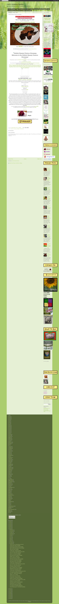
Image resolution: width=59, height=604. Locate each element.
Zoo (8, 512)
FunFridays (10, 464)
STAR (9, 496)
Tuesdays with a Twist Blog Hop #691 (48, 226)
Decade (9, 454)
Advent (9, 435)
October (11, 532)
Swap (9, 500)
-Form (26, 109)
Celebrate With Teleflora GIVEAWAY (15, 545)
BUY (9, 445)
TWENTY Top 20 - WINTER (14, 574)
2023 (10, 525)
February (11, 542)
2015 (9, 421)
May (10, 538)
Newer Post (10, 158)
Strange (9, 497)
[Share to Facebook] (27, 127)
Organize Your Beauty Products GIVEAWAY (16, 578)
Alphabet (9, 438)
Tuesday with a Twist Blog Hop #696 (47, 408)
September (11, 533)
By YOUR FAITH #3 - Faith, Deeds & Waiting (47, 40)
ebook (9, 456)
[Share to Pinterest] (28, 127)
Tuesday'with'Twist (11, 506)
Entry (24, 109)
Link (8, 478)
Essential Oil (10, 457)
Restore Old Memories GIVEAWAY (15, 557)
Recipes (9, 489)
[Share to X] (26, 127)
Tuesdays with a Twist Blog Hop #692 (48, 188)
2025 (9, 432)
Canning (9, 446)
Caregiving (9, 447)
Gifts (9, 466)
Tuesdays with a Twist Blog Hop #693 (48, 197)
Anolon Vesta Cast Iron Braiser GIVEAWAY (16, 555)
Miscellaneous (22, 128)
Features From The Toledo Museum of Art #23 (16, 544)
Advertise (9, 436)
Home (25, 158)
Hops (16, 10)
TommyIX (46, 600)
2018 (9, 424)
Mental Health (10, 479)
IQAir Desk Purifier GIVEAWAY (14, 549)
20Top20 (9, 434)
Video (9, 508)
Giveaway (15, 128)
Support (9, 499)
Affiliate (9, 437)
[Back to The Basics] (48, 314)
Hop (8, 475)
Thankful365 (10, 501)
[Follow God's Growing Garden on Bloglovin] (48, 159)
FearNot (9, 458)
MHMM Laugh (10, 480)
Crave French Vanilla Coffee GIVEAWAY (15, 560)
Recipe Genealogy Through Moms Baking (49, 179)
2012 (10, 597)
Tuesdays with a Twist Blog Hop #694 (48, 235)
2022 (10, 526)
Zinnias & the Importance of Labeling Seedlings (49, 207)
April (11, 539)
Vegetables (10, 507)
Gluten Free (10, 468)
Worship (9, 511)
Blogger (30, 601)
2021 (9, 427)
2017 (9, 423)
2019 (9, 425)
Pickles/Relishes (10, 487)
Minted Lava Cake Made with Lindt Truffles (48, 255)
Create (9, 453)
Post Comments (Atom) (15, 160)
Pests (9, 486)
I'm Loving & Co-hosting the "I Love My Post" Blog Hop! (49, 245)
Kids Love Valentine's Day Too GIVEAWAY (16, 567)
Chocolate (9, 448)
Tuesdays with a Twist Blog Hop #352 (15, 562)
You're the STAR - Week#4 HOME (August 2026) (47, 411)
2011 (9, 416)
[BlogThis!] (25, 127)
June (11, 537)
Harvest (9, 470)
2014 (10, 594)
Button (9, 444)
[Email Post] (23, 127)
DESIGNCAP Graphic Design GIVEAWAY (16, 568)
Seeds (9, 491)
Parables (9, 485)
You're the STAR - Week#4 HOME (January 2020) (17, 551)
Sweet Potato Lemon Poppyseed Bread (49, 217)
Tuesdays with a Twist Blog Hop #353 (15, 550)
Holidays (18, 128)
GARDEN (9, 465)
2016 (9, 422)
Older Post (39, 158)
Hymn (9, 476)
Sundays (9, 498)
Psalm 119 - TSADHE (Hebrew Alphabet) (16, 573)
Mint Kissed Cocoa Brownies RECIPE (25, 22)
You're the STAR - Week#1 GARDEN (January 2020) (17, 579)
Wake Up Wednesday (11, 509)
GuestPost (9, 469)
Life (8, 477)
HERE (21, 46)
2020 (9, 426)
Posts (10, 516)
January (11, 543)
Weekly (9, 510)
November (11, 531)
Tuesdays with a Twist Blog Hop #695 (48, 169)
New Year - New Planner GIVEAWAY (15, 554)
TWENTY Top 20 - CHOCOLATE (14, 556)
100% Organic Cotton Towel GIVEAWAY (15, 561)
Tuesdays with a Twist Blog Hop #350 (15, 577)
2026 (9, 433)
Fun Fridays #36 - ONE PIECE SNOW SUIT (16, 585)
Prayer (9, 488)
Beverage (9, 443)
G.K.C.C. (19, 10)
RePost (9, 490)
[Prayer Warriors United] (48, 323)
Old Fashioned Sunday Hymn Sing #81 (15, 584)
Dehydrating (10, 455)
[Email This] (24, 127)
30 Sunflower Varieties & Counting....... (15, 566)
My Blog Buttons (10, 10)
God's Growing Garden (15, 4)
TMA (9, 502)
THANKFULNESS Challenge (26, 10)
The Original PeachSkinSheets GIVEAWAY (16, 572)
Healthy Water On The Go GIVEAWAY (15, 583)
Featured (12, 128)
